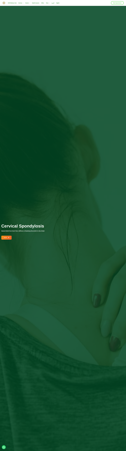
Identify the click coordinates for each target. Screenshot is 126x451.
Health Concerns (35, 3)
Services (20, 3)
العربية (53, 3)
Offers (42, 3)
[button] (22, 3)
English (57, 3)
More (47, 3)
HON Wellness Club (12, 3)
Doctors (27, 3)
